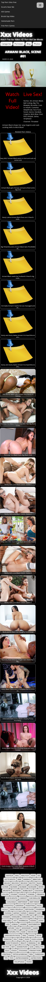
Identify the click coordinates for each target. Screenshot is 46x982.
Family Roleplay (16, 909)
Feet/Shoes (29, 909)
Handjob (38, 112)
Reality (23, 943)
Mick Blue (34, 114)
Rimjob (30, 116)
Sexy (13, 947)
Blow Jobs (32, 887)
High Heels (7, 921)
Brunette (34, 105)
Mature (11, 928)
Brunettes (17, 891)
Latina (40, 921)
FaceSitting (30, 906)
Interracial (23, 921)
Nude (23, 932)
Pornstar (8, 939)
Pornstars (19, 44)
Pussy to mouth (12, 943)
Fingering (40, 909)
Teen (31, 954)
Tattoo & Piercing (20, 954)
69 (31, 101)
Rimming (32, 943)
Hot (15, 921)
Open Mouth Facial (12, 936)
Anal (17, 876)
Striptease (27, 118)
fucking (8, 913)
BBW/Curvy (37, 879)
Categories (6, 44)
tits (6, 958)
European (19, 906)
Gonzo (31, 112)
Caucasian (39, 891)
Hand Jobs (16, 917)
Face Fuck (37, 110)
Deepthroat (27, 110)
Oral (41, 114)
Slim (31, 947)
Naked (35, 928)
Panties (31, 936)
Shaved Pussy (22, 947)
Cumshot (35, 107)
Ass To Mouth (9, 879)
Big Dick (24, 883)
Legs (8, 924)
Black (39, 883)
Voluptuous (19, 962)
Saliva (36, 116)
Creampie (40, 894)
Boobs (41, 887)
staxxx (14, 951)
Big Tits (36, 103)
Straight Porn (35, 951)
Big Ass (7, 883)
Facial (25, 112)
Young (29, 962)
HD (33, 917)
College (5, 894)
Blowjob (26, 105)
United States (36, 958)
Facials (5, 909)
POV (25, 116)
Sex (39, 943)
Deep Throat (34, 902)
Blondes (13, 887)
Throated (34, 121)
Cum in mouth (11, 898)
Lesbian (15, 924)
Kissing (33, 921)
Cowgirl (31, 894)
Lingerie (26, 114)
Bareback (27, 879)
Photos (37, 44)
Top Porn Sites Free (8, 2)
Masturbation (34, 924)
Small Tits (39, 947)
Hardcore (26, 917)
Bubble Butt (28, 891)
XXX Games (5, 12)
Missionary (26, 928)
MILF (18, 928)
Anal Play (25, 876)
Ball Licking (27, 103)
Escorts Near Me (7, 7)
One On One (32, 932)
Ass (39, 876)
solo (7, 951)
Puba (21, 939)
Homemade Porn (7, 21)
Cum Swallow (34, 898)
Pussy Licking (36, 939)
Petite (39, 936)
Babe (19, 879)
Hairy (39, 913)
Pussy (27, 939)
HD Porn (39, 917)
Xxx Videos (16, 34)
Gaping (16, 913)
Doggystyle (8, 906)
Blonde (5, 887)
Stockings (23, 951)
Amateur (9, 876)
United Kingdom (22, 958)
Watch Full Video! (12, 100)
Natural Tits (14, 932)
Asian (33, 876)
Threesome (39, 954)
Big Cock (15, 883)
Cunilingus (11, 902)
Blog (29, 44)
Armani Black (38, 101)
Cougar (14, 894)
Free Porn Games (8, 26)
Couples (22, 894)
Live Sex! (32, 94)
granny (32, 913)
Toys (11, 958)
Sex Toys (6, 947)
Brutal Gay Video (7, 16)
